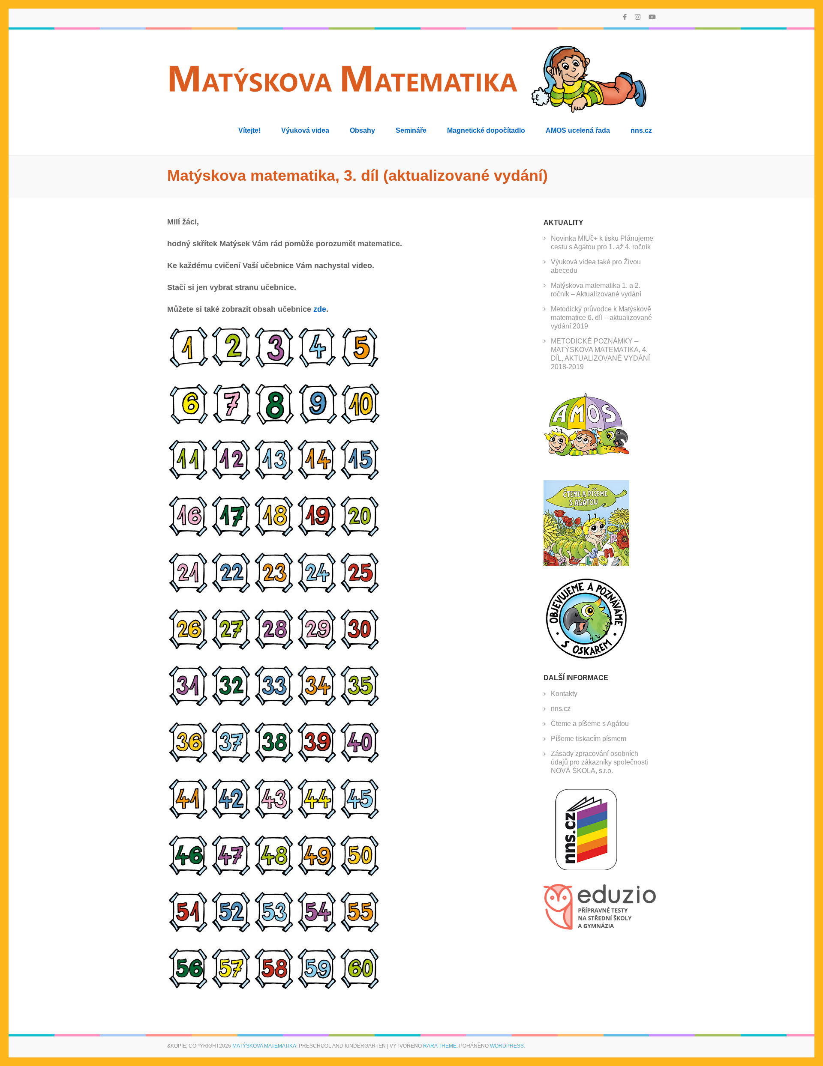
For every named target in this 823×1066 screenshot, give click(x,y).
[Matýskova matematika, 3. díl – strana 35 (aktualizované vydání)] (360, 705)
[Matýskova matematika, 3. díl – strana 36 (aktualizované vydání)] (188, 761)
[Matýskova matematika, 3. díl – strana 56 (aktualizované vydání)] (188, 987)
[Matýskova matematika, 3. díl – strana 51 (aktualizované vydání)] (188, 931)
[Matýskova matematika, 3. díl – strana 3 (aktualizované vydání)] (274, 365)
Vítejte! (249, 130)
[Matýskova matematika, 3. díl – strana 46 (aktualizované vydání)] (188, 874)
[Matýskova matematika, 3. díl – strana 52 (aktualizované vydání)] (231, 931)
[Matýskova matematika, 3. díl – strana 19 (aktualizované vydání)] (317, 535)
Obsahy (362, 130)
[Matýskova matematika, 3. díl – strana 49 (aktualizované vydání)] (317, 874)
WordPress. (507, 1046)
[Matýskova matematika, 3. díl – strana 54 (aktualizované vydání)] (317, 931)
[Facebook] (625, 17)
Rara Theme (440, 1046)
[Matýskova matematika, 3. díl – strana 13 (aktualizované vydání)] (274, 479)
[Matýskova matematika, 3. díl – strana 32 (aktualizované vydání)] (231, 705)
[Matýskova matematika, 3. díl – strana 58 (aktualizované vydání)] (274, 987)
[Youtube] (652, 17)
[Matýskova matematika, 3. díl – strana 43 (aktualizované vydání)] (274, 818)
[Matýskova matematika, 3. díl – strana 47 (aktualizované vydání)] (231, 874)
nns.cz (641, 130)
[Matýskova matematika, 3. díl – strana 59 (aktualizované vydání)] (317, 987)
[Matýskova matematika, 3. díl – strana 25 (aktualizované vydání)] (360, 592)
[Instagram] (637, 17)
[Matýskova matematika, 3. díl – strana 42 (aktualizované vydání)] (231, 818)
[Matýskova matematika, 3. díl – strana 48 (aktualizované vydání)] (274, 874)
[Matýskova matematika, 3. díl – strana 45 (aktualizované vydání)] (360, 818)
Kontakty (564, 693)
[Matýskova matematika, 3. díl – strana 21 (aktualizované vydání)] (188, 592)
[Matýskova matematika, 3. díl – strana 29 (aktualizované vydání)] (317, 648)
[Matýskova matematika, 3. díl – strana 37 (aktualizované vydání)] (231, 761)
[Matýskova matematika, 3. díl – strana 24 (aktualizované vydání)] (317, 592)
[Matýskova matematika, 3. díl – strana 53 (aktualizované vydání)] (274, 931)
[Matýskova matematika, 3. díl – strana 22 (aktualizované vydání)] (231, 592)
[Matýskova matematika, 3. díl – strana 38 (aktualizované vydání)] (274, 761)
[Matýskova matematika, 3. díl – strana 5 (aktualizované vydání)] (360, 365)
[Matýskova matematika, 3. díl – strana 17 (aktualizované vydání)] (231, 535)
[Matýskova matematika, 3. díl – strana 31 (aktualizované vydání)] (188, 705)
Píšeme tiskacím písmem (588, 738)
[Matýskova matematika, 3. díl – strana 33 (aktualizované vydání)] (274, 705)
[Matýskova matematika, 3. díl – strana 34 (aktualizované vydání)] (317, 705)
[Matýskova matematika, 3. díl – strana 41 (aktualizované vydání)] (188, 818)
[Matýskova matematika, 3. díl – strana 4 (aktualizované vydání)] (317, 365)
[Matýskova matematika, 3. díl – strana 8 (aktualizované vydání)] (274, 422)
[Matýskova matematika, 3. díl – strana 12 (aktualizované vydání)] (231, 479)
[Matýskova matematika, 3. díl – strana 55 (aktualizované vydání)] (360, 931)
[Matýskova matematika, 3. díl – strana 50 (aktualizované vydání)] (360, 874)
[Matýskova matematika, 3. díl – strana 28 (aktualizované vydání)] (274, 648)
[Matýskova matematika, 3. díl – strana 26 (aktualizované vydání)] (188, 648)
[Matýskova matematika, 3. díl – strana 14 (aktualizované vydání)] (317, 479)
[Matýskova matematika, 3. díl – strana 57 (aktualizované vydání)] (231, 987)
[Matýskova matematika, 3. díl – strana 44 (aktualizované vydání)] (317, 818)
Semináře (411, 130)
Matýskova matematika (264, 1046)
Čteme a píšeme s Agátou (590, 723)
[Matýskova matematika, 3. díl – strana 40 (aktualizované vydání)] (360, 761)
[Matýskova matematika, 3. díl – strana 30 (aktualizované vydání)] (360, 648)
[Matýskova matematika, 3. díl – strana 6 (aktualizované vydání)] (188, 422)
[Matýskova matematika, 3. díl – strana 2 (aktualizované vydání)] (231, 365)
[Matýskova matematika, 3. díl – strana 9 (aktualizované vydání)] (317, 422)
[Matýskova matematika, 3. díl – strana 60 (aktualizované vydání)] (360, 987)
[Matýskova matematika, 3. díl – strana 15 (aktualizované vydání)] (360, 479)
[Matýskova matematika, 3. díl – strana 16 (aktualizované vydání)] (188, 535)
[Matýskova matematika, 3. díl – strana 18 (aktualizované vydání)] (274, 535)
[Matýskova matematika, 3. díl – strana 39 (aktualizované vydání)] (317, 761)
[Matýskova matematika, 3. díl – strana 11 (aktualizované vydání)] (188, 479)
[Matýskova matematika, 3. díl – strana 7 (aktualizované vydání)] (231, 422)
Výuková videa (305, 130)
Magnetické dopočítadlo (486, 130)
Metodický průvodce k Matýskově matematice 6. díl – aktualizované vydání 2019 (601, 317)
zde (319, 309)
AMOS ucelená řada (578, 130)
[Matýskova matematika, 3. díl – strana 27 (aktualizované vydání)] (231, 648)
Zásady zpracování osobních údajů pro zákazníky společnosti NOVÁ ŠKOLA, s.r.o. (599, 762)
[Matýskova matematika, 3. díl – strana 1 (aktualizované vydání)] (188, 365)
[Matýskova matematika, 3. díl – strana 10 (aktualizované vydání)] (360, 422)
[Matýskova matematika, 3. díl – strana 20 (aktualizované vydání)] (360, 535)
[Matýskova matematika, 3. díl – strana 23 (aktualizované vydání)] (274, 592)
